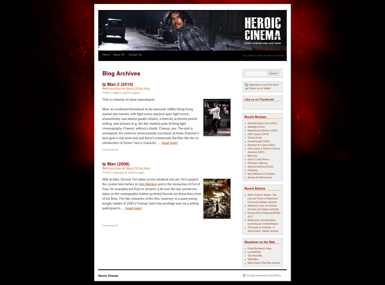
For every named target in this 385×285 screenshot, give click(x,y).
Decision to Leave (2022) (261, 145)
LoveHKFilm (254, 252)
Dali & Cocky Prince (258, 159)
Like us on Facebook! (259, 99)
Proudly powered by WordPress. (264, 275)
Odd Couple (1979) (258, 134)
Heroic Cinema (108, 276)
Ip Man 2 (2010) (117, 84)
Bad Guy (252, 155)
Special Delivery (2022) (260, 166)
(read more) (169, 143)
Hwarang (253, 170)
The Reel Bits (255, 255)
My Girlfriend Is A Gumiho (261, 173)
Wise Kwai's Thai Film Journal (264, 263)
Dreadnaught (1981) (259, 141)
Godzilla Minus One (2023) (262, 123)
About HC (119, 54)
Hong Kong (114, 88)
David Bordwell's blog (259, 248)
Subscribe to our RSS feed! (263, 84)
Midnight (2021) (256, 127)
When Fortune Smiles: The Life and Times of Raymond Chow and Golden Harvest (263, 199)
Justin (141, 172)
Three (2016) (255, 137)
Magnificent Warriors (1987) (263, 130)
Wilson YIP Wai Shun (137, 88)
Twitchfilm (253, 259)
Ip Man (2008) (116, 164)
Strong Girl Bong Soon (260, 177)
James (136, 92)
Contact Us (135, 54)
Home (106, 54)
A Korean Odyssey (258, 163)
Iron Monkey (148, 184)
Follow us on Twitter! (260, 88)
